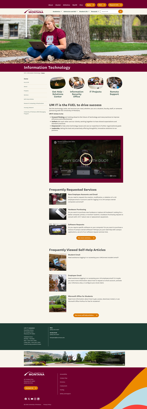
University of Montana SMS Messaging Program (35, 112)
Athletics (66, 5)
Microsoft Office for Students (80, 296)
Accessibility (63, 374)
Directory (62, 382)
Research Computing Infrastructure (34, 103)
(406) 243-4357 (54, 329)
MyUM (74, 5)
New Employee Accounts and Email (83, 194)
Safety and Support (65, 393)
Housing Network (29, 107)
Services (26, 95)
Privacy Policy (47, 404)
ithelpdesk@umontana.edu (57, 337)
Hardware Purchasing (77, 209)
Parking (62, 390)
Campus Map (63, 378)
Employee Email (75, 275)
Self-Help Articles (29, 99)
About (50, 5)
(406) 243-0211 (28, 383)
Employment (63, 386)
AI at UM (26, 82)
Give (81, 5)
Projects (26, 91)
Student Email (74, 254)
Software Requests (76, 224)
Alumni (58, 5)
